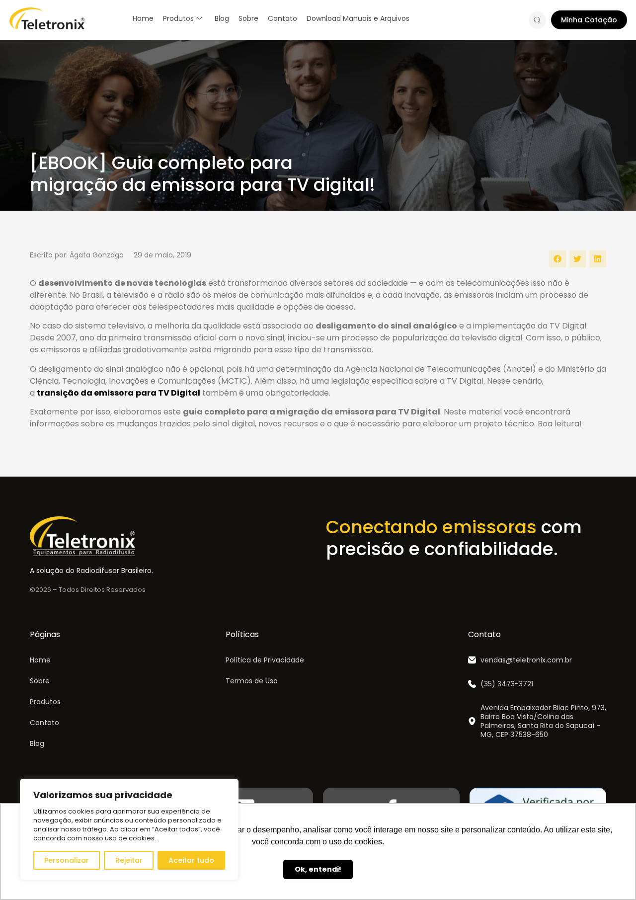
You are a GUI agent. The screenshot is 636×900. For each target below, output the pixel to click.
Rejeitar (129, 860)
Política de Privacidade (265, 659)
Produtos (178, 18)
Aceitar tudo (191, 860)
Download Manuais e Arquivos (358, 18)
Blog (222, 18)
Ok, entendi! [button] (318, 869)
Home (143, 18)
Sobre (248, 18)
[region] (129, 829)
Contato (282, 18)
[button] (557, 258)
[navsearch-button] (537, 21)
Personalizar (66, 860)
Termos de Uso (252, 680)
